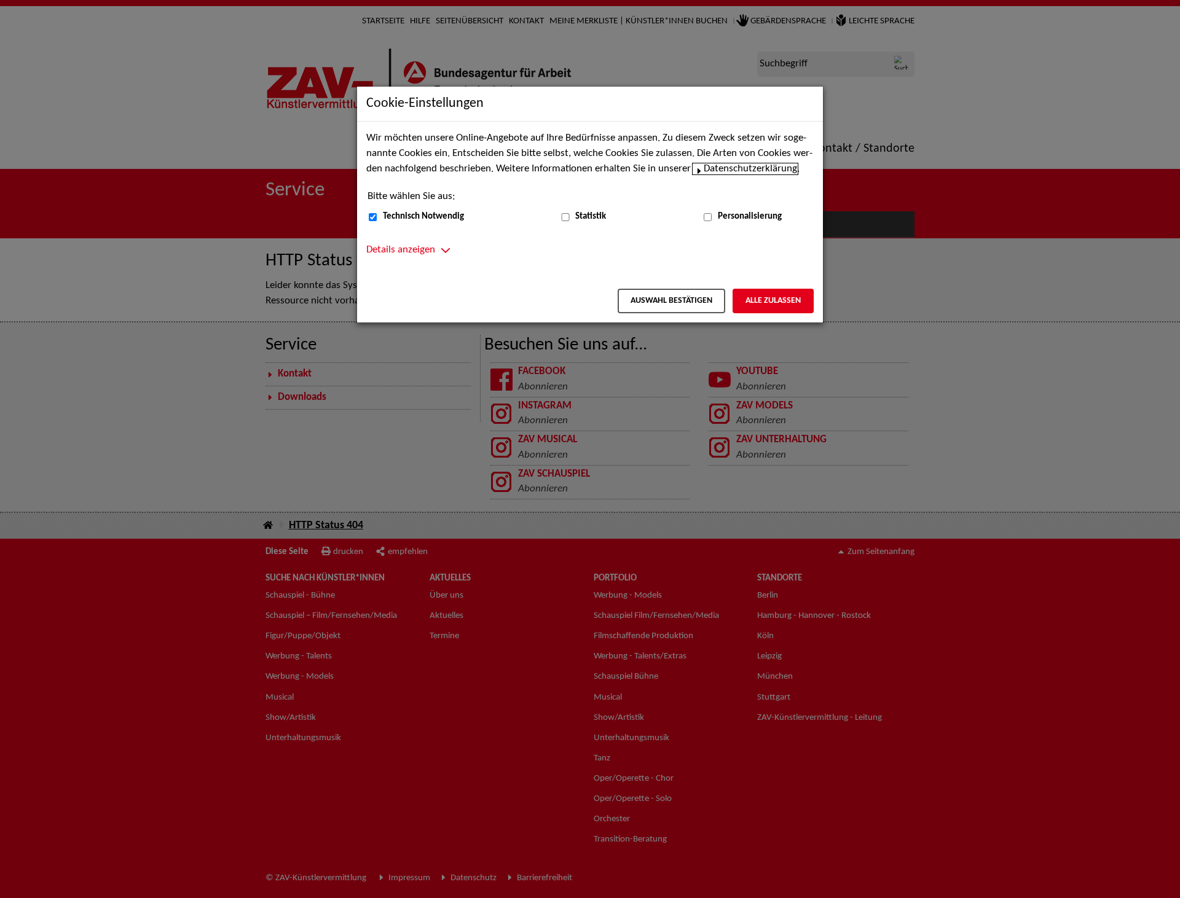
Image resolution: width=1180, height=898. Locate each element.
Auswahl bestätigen (671, 300)
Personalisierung (750, 216)
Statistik (590, 216)
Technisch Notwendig (423, 216)
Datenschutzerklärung (750, 169)
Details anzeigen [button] (400, 250)
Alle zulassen (773, 300)
